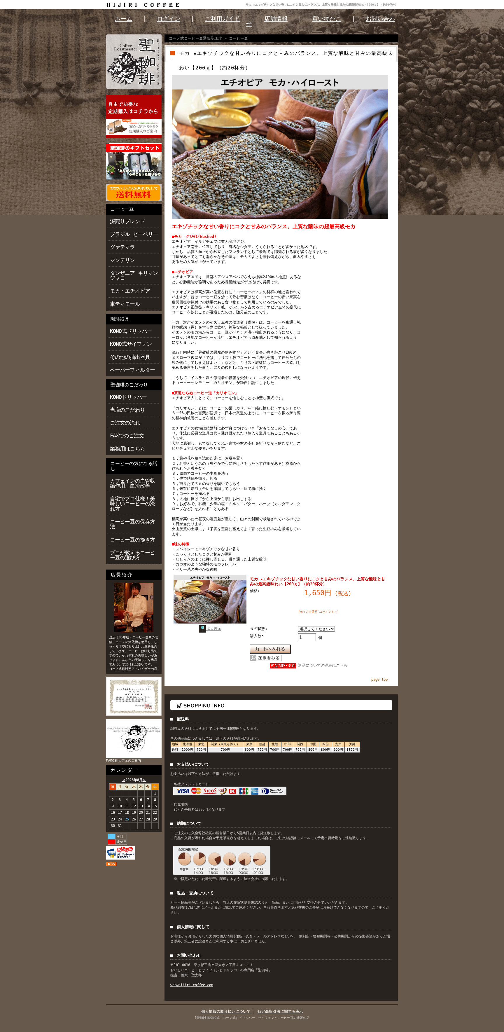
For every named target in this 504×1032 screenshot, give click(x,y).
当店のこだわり (127, 410)
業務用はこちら (127, 449)
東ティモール (125, 304)
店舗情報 (276, 18)
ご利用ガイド (222, 18)
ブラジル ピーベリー (134, 234)
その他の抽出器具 (130, 357)
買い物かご (326, 18)
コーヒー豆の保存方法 (132, 524)
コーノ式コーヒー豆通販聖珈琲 (195, 38)
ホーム (123, 18)
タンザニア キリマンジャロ (134, 275)
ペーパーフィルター (132, 370)
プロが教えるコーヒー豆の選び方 (132, 554)
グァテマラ (122, 247)
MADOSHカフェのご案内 (123, 760)
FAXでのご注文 (127, 435)
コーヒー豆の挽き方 (132, 540)
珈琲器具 (120, 319)
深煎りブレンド (127, 221)
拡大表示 (213, 628)
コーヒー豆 (122, 209)
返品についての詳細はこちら (322, 665)
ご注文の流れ (125, 423)
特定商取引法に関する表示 (280, 1011)
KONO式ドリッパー (131, 331)
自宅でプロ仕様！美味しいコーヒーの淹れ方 (132, 503)
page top (379, 679)
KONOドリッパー (128, 397)
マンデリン (122, 260)
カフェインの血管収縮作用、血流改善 (132, 483)
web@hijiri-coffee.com (191, 985)
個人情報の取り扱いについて (226, 1011)
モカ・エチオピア (130, 291)
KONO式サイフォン (131, 344)
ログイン (168, 18)
